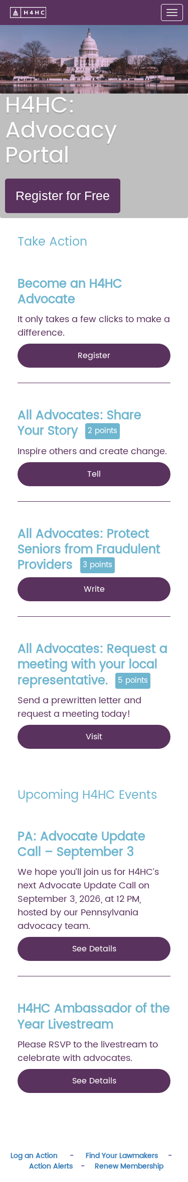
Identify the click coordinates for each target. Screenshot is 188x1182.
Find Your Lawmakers (121, 1155)
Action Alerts (51, 1166)
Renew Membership (129, 1166)
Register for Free (63, 196)
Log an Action (34, 1155)
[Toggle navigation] (172, 12)
